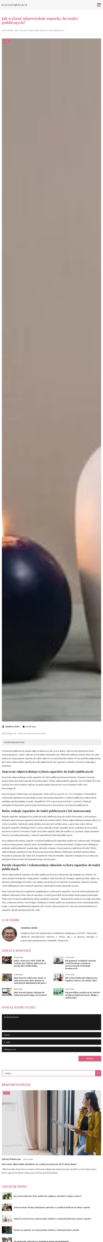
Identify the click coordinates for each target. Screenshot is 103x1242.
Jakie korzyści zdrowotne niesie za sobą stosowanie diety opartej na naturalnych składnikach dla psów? (30, 980)
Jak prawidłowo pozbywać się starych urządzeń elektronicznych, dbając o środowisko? (82, 995)
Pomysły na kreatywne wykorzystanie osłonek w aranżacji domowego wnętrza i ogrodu (52, 1219)
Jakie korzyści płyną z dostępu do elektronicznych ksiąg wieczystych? (30, 993)
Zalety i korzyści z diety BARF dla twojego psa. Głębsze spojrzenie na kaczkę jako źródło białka (30, 963)
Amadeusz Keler (12, 726)
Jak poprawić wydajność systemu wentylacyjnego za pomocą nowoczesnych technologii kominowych (80, 964)
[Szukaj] (98, 1073)
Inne (7, 41)
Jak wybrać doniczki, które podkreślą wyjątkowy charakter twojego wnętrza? (48, 1196)
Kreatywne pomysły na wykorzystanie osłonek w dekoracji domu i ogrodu (46, 1230)
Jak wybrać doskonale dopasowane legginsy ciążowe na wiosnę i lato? (81, 979)
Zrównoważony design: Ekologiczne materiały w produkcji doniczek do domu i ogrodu (52, 1207)
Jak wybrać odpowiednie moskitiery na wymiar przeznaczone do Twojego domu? (39, 1164)
